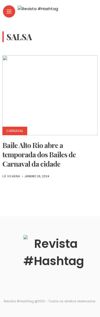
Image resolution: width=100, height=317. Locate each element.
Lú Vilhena (11, 176)
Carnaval (14, 131)
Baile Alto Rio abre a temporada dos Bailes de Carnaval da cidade (39, 154)
